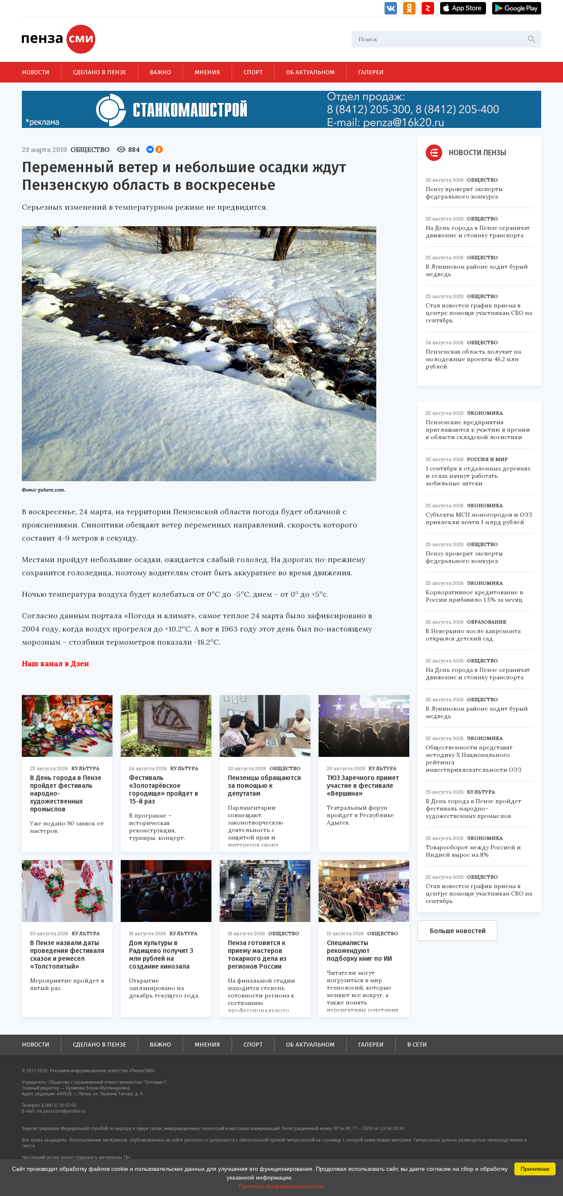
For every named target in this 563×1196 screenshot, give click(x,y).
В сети (417, 1044)
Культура (85, 768)
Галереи (371, 72)
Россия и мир (487, 459)
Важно (160, 72)
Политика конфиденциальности (281, 1186)
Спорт (253, 72)
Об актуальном (310, 72)
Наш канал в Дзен (55, 663)
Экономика (485, 413)
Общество (90, 149)
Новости (35, 72)
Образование (486, 622)
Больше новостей (458, 931)
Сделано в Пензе (99, 72)
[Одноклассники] (159, 149)
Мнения (207, 72)
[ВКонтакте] (150, 149)
